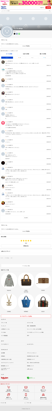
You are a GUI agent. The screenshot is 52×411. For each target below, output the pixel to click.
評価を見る (26, 246)
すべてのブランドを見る (26, 316)
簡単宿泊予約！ (43, 391)
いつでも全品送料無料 (26, 391)
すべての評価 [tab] (9, 54)
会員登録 (48, 7)
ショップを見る (26, 46)
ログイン (42, 7)
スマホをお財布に (26, 398)
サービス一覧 (3, 402)
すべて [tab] (7, 57)
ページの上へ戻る (26, 265)
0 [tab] (32, 57)
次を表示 (26, 217)
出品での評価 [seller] (26, 54)
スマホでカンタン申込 (8, 398)
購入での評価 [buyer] (43, 54)
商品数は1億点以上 (9, 391)
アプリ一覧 (29, 402)
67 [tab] (20, 57)
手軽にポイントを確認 (43, 398)
